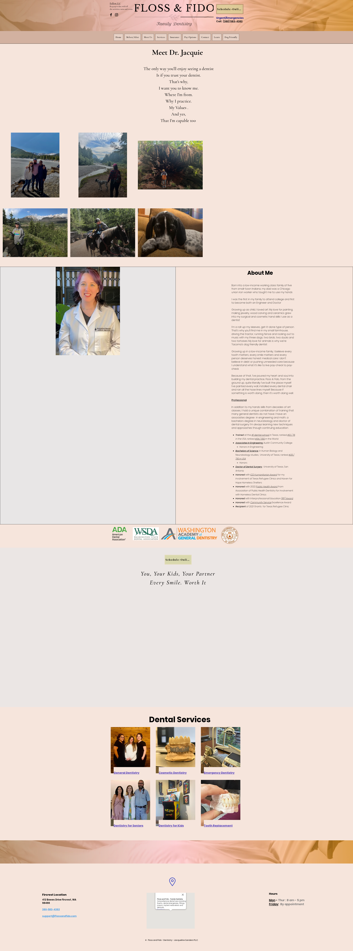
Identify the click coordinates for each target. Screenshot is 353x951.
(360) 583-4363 (233, 21)
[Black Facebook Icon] (111, 15)
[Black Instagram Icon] (116, 15)
